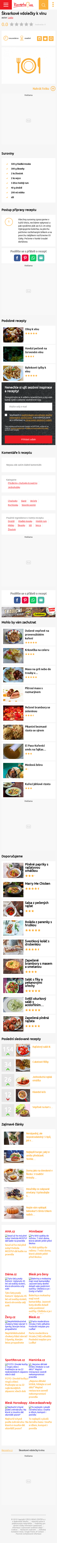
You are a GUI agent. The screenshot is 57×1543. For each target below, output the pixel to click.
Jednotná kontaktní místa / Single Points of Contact (28, 1531)
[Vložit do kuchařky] (39, 38)
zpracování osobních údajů (38, 420)
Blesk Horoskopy (16, 1402)
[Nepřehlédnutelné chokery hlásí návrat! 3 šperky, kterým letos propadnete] (16, 1325)
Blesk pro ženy (38, 1274)
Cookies (14, 1530)
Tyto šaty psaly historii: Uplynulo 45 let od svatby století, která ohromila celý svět (16, 1299)
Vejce (38, 525)
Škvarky (21, 525)
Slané (23, 501)
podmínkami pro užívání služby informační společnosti (31, 416)
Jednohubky (14, 487)
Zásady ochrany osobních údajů (37, 428)
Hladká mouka (25, 521)
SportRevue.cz (15, 1360)
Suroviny (8, 153)
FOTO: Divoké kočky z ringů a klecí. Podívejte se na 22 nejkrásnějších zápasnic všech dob (16, 1385)
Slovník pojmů (29, 505)
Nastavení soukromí (28, 1530)
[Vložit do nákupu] (45, 38)
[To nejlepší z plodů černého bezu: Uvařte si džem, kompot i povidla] (40, 1410)
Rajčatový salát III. (41, 1046)
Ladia (10, 17)
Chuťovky (12, 501)
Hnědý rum (41, 521)
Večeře (33, 501)
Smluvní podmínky (17, 428)
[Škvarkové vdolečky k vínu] (28, 83)
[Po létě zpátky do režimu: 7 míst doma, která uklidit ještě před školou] (40, 1239)
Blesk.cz (34, 1317)
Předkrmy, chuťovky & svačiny (22, 483)
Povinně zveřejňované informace (28, 1534)
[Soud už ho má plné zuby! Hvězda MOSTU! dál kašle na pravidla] (16, 1238)
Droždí (11, 521)
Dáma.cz (11, 1274)
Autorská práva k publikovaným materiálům (28, 1522)
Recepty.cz (7, 1450)
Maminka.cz (37, 1360)
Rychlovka (13, 505)
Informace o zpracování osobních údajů (27, 1527)
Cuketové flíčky (40, 1061)
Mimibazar (36, 1231)
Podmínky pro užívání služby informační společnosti (29, 1524)
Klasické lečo (39, 1092)
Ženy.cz (10, 1317)
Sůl (30, 525)
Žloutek (12, 529)
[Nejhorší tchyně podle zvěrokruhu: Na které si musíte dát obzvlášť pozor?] (16, 1410)
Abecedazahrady (40, 1402)
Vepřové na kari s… (42, 1107)
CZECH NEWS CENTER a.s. (35, 1519)
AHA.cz (10, 1231)
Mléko (11, 525)
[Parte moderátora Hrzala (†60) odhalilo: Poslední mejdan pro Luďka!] (40, 1325)
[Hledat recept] (43, 5)
